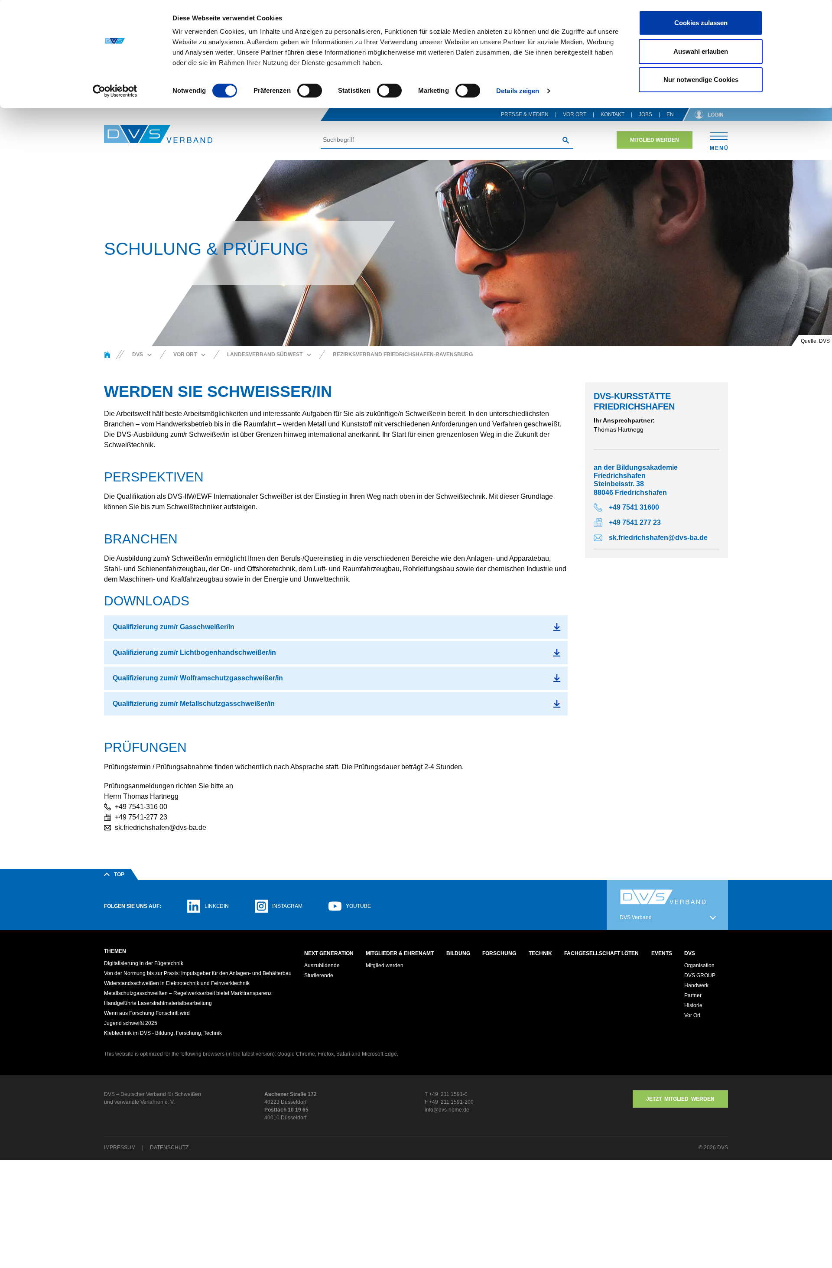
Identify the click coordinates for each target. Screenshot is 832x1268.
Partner (693, 995)
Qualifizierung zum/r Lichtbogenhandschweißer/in (194, 652)
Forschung (499, 953)
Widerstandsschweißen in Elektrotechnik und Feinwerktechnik (177, 983)
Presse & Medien (525, 114)
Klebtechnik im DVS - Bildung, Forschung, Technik (163, 1033)
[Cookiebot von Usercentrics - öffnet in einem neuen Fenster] (115, 91)
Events (661, 953)
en (670, 114)
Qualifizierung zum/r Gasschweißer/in (173, 627)
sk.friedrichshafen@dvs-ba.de (658, 537)
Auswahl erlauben (700, 51)
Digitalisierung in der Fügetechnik (143, 963)
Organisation (699, 965)
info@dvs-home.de (447, 1110)
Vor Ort (574, 114)
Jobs (645, 114)
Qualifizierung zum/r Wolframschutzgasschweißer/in (198, 678)
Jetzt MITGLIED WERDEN (680, 1099)
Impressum (120, 1147)
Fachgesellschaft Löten (601, 953)
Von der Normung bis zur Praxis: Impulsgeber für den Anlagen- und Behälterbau (198, 973)
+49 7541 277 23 (635, 522)
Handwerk (696, 985)
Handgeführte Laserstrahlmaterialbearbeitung (158, 1003)
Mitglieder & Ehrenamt (400, 953)
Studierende (318, 975)
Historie (693, 1005)
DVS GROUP (699, 975)
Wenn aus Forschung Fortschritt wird (147, 1013)
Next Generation (329, 953)
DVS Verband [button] (636, 917)
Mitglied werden (654, 140)
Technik (540, 953)
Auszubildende (322, 965)
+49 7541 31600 (634, 507)
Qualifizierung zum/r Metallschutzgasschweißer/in (194, 703)
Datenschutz (169, 1147)
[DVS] (107, 354)
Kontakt (612, 114)
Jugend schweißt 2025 (130, 1023)
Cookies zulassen (701, 22)
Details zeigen (517, 90)
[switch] (309, 91)
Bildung (458, 953)
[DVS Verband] (158, 134)
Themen (115, 951)
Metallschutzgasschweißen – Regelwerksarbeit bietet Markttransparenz (188, 993)
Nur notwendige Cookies (700, 79)
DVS (689, 953)
